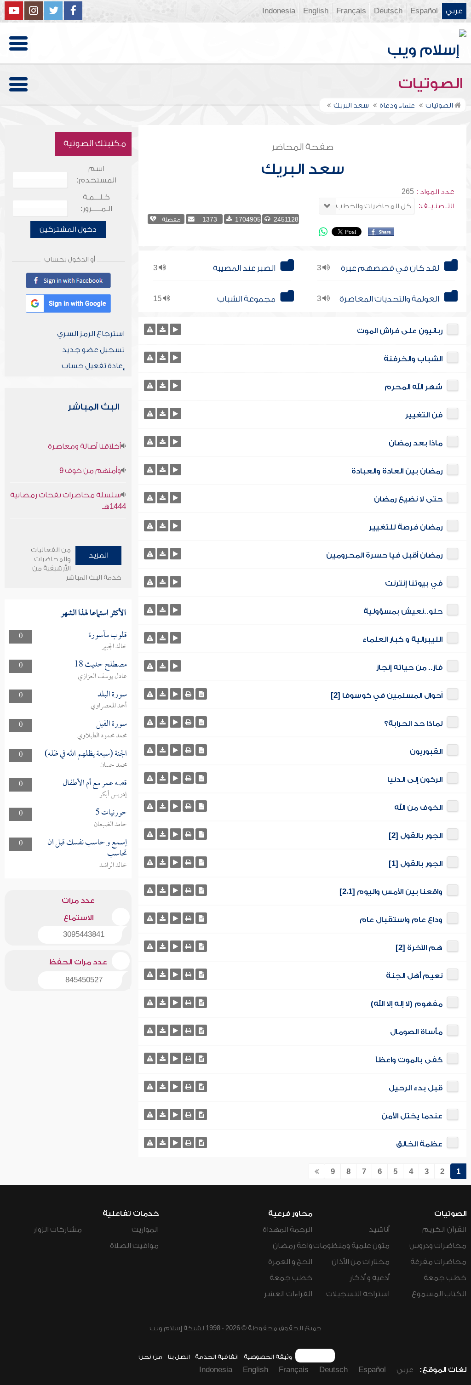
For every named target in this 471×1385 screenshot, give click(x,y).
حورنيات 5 (111, 813)
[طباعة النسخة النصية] (188, 694)
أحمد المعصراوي (109, 706)
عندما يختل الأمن (411, 1116)
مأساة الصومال (416, 1032)
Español (424, 11)
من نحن (150, 1356)
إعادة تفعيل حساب (93, 366)
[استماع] (175, 329)
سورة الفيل (111, 724)
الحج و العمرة (290, 1262)
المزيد (99, 555)
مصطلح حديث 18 (100, 665)
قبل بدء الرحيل (415, 1088)
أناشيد (379, 1229)
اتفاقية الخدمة (217, 1356)
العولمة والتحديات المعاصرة (389, 299)
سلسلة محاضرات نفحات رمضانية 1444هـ (68, 501)
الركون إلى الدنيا (414, 779)
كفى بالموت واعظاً (408, 1060)
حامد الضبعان (110, 824)
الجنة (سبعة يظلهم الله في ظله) (86, 754)
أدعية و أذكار (370, 1278)
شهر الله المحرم (413, 387)
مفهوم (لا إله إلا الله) (406, 1004)
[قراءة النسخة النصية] (201, 694)
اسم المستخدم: (96, 174)
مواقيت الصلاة (134, 1246)
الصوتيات (432, 83)
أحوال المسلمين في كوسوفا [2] (386, 695)
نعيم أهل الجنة (414, 976)
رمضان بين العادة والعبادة (396, 471)
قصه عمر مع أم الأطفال (95, 783)
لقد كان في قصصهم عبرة (390, 268)
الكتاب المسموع (439, 1294)
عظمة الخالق (419, 1144)
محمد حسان (113, 765)
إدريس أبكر (113, 794)
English (315, 11)
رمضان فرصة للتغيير (405, 527)
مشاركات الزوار (58, 1229)
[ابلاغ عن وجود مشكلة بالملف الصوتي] (149, 329)
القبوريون (426, 751)
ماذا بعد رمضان (415, 443)
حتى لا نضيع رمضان (408, 499)
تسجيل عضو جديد (93, 350)
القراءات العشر (288, 1294)
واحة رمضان (292, 1246)
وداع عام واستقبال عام (401, 920)
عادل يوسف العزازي (102, 676)
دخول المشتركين (68, 229)
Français (351, 11)
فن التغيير (423, 415)
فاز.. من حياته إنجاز (409, 667)
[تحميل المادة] (162, 329)
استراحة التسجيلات (358, 1294)
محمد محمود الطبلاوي (102, 736)
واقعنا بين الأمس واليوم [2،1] (390, 892)
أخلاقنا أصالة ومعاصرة (84, 446)
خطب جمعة (445, 1278)
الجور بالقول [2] (415, 836)
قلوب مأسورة (107, 635)
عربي (454, 11)
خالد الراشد (113, 865)
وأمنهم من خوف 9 (90, 471)
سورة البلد (112, 695)
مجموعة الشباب (246, 299)
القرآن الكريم (444, 1229)
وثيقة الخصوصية (268, 1356)
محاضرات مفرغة (438, 1262)
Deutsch (388, 11)
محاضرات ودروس (437, 1246)
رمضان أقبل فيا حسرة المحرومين (384, 555)
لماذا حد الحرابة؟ (413, 723)
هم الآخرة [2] (419, 948)
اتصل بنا (178, 1356)
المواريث (145, 1229)
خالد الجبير (114, 646)
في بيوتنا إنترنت (413, 583)
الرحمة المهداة (287, 1229)
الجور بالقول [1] (415, 864)
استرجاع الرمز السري (91, 334)
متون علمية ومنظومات (351, 1246)
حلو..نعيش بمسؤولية (402, 611)
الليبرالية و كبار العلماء (402, 639)
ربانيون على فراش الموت (399, 331)
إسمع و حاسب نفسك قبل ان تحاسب (87, 848)
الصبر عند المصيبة (244, 268)
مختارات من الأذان (361, 1262)
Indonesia (278, 11)
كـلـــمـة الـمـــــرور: (96, 203)
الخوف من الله (418, 808)
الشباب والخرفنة (413, 359)
